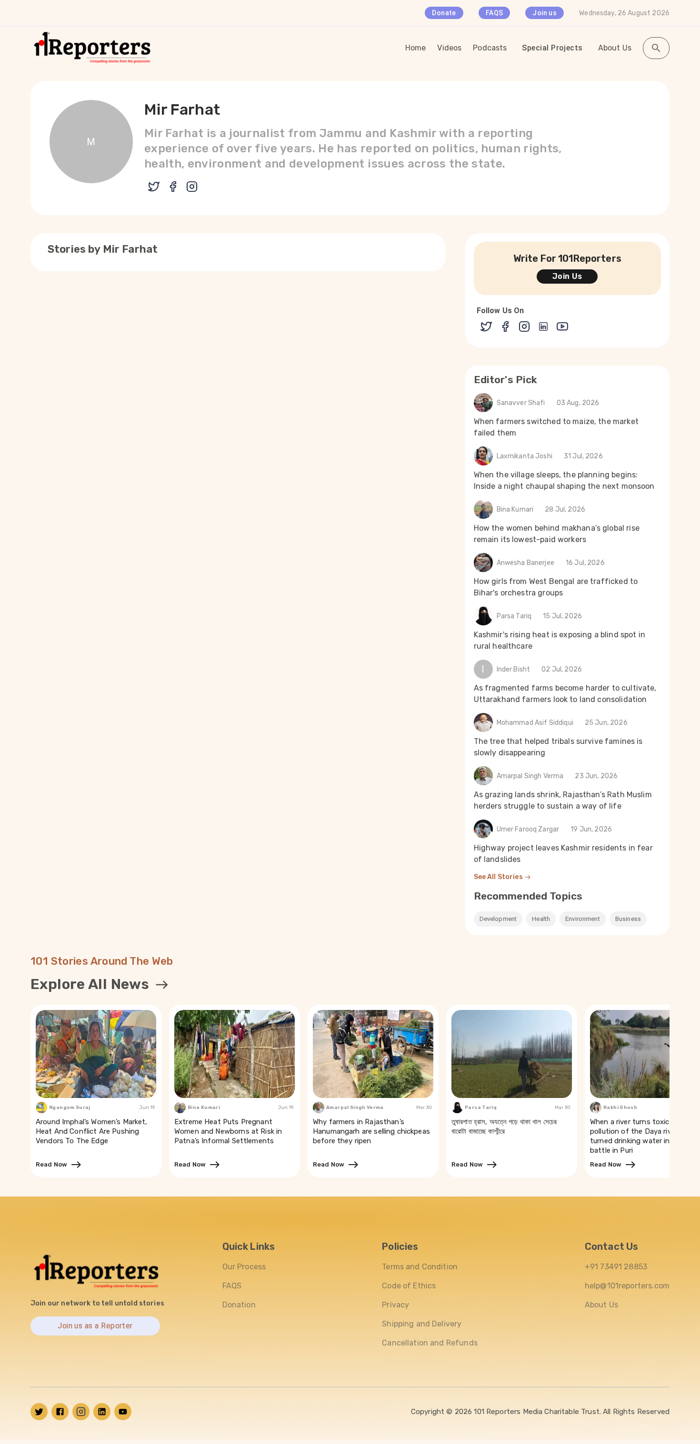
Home (415, 47)
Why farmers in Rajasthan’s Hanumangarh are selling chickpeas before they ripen (371, 1131)
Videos (449, 47)
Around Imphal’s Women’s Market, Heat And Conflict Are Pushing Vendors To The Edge (92, 1131)
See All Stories (499, 877)
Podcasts (490, 47)
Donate (444, 13)
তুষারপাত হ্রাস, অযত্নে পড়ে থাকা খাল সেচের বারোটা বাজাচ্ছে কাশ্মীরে (504, 1127)
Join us (544, 13)
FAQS (494, 13)
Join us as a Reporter (95, 1325)
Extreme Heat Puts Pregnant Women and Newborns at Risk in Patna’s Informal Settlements (228, 1131)
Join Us (567, 276)
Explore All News (89, 984)
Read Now (53, 1164)
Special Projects (552, 47)
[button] (498, 919)
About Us (614, 47)
